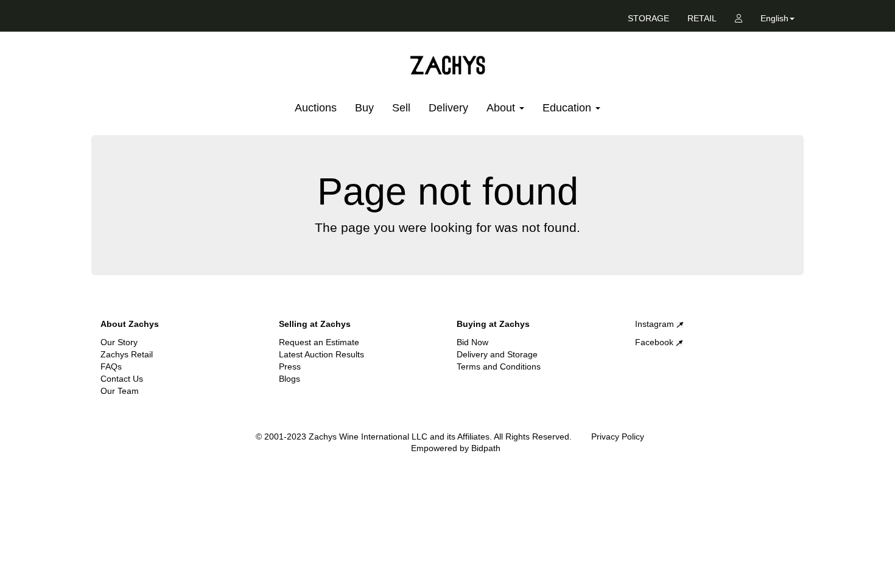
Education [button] (568, 108)
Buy (364, 108)
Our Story (119, 342)
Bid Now (472, 342)
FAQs (111, 366)
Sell (401, 108)
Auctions (316, 108)
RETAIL (702, 18)
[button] (777, 20)
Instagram (655, 324)
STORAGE (648, 18)
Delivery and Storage (497, 354)
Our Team (119, 391)
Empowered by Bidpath (455, 448)
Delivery (448, 108)
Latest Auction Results (321, 354)
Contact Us (121, 379)
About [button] (502, 108)
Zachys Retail (126, 354)
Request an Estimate (319, 342)
